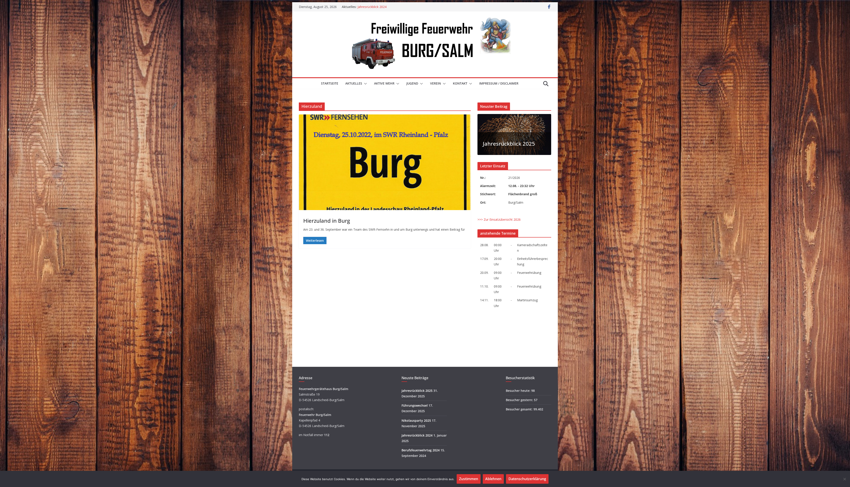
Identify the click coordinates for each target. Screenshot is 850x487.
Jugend (412, 83)
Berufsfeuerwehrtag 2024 (421, 450)
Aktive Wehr (384, 83)
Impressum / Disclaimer (498, 83)
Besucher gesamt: (519, 409)
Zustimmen (468, 478)
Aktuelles (353, 83)
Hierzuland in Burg (326, 220)
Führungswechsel (415, 405)
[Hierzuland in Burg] (385, 162)
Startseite (329, 83)
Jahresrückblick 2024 (417, 435)
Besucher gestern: (520, 400)
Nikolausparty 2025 (371, 7)
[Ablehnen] (844, 479)
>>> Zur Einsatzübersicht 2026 (499, 219)
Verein (435, 83)
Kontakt (460, 83)
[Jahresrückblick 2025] (514, 117)
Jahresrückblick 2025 (509, 143)
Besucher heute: (518, 390)
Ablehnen (493, 478)
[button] (364, 83)
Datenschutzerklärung (527, 478)
